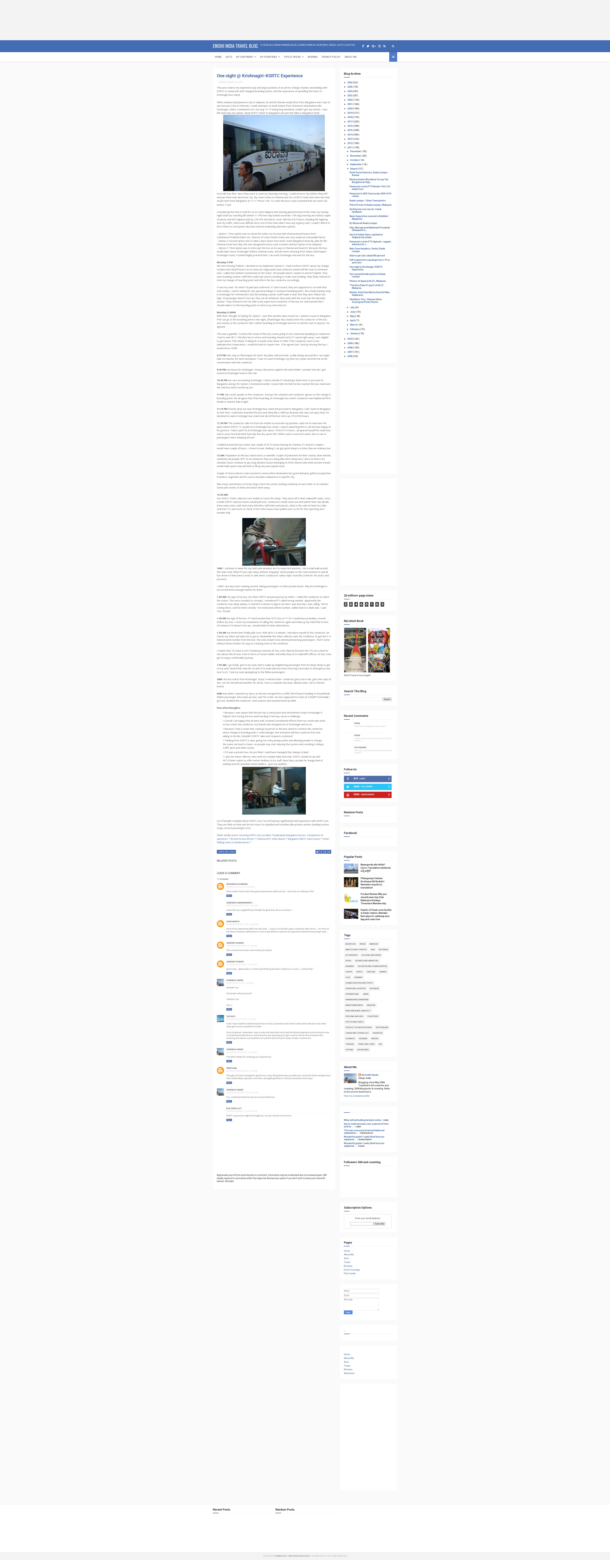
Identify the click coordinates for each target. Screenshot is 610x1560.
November (356, 155)
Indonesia (374, 988)
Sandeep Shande (235, 943)
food (348, 977)
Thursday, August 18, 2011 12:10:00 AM (241, 946)
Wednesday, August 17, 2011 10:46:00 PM (242, 924)
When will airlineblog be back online (362, 1120)
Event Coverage (352, 1270)
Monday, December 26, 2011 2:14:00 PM (242, 1071)
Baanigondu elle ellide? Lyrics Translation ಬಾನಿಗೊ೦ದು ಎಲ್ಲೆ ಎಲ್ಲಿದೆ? (376, 867)
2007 (350, 352)
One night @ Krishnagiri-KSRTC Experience (260, 75)
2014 (350, 134)
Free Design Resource (298, 1556)
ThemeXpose (280, 1556)
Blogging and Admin (371, 955)
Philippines (372, 1016)
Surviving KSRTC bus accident (255, 835)
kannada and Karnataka (357, 1000)
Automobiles (352, 955)
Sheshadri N (232, 921)
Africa (363, 944)
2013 (350, 139)
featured (371, 972)
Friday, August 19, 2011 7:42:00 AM (240, 983)
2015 (350, 130)
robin (357, 723)
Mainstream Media (354, 1005)
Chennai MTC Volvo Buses (271, 838)
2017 (350, 121)
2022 (350, 100)
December (356, 151)
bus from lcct (234, 1108)
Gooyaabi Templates (337, 1556)
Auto (229, 57)
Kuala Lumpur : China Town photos (367, 200)
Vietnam (349, 1050)
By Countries (268, 57)
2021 (350, 104)
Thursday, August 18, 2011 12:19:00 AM (241, 964)
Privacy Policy (331, 57)
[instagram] (379, 46)
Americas (373, 944)
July (352, 307)
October (354, 160)
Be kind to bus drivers (242, 838)
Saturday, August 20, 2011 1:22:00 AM (241, 1019)
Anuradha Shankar (237, 884)
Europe (349, 972)
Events (359, 972)
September (356, 164)
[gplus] (373, 46)
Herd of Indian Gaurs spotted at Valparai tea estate (366, 236)
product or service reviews (359, 1027)
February (355, 329)
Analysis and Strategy (356, 950)
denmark (350, 966)
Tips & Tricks (292, 57)
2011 (350, 147)
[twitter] (368, 46)
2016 (350, 126)
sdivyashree (360, 747)
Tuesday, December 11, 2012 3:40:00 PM (241, 1111)
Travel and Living (226, 852)
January (354, 333)
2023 (350, 95)
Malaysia (371, 1005)
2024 (350, 91)
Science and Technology (357, 1033)
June (353, 312)
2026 (350, 82)
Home (218, 57)
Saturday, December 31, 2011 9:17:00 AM (242, 1093)
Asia (373, 950)
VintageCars (363, 1050)
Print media (350, 1273)
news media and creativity (358, 1011)
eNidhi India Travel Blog (235, 46)
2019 (350, 113)
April (353, 320)
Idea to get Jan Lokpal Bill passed (367, 255)
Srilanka (363, 1039)
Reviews (313, 57)
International (352, 994)
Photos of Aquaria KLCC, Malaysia (367, 281)
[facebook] (363, 46)
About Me (351, 57)
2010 (350, 339)
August (354, 168)
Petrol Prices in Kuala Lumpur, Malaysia (370, 205)
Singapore (378, 1033)
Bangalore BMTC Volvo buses (304, 838)
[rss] (384, 46)
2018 (350, 117)
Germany (358, 977)
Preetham (231, 1068)
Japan (366, 994)
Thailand (350, 1044)
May (352, 316)
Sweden (374, 1039)
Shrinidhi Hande (234, 980)
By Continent (244, 57)
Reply (229, 896)
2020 (350, 108)
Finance (382, 972)
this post (351, 1091)
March (353, 324)
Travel (347, 1262)
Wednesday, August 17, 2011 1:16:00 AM (242, 905)
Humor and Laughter (356, 988)
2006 (350, 356)
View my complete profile (356, 1096)
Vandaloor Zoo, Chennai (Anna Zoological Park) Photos (365, 300)
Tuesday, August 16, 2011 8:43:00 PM (240, 887)
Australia (383, 950)
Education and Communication (372, 966)
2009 (350, 343)
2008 (350, 347)
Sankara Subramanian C (239, 903)
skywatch (350, 1039)
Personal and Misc (354, 1016)
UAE (380, 1044)
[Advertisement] (20, 20)
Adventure (351, 944)
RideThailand (382, 1027)
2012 (350, 143)
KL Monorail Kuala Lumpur (363, 223)
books (348, 961)
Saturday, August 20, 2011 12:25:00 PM (241, 1052)
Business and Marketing (366, 961)
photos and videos (355, 1022)
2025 (350, 87)
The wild (230, 1016)
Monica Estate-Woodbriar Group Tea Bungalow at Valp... (368, 180)
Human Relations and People (359, 983)
